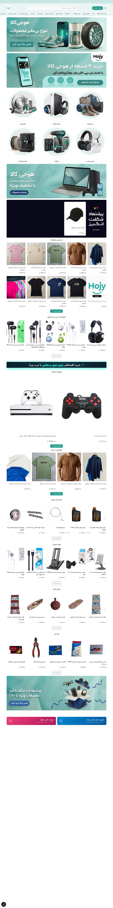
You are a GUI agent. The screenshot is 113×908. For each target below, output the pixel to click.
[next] (10, 336)
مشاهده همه (96, 230)
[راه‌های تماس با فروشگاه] (3, 904)
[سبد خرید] (105, 8)
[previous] (104, 518)
